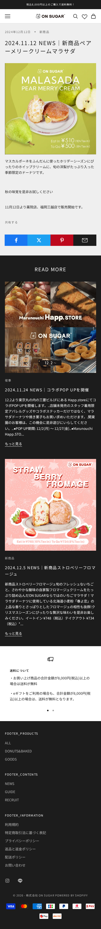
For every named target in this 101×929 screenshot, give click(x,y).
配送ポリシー (15, 857)
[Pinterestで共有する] (62, 240)
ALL (8, 742)
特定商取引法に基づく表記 (25, 832)
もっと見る (13, 443)
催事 (8, 380)
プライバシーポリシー (22, 840)
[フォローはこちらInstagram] (7, 880)
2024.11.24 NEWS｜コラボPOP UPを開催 (47, 390)
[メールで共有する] (85, 240)
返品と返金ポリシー (20, 848)
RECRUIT (12, 799)
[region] (50, 679)
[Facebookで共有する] (16, 240)
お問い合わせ (15, 865)
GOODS (11, 759)
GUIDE (10, 791)
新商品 (44, 32)
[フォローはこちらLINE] (20, 880)
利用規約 (12, 824)
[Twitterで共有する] (39, 240)
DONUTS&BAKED (18, 750)
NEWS (9, 783)
